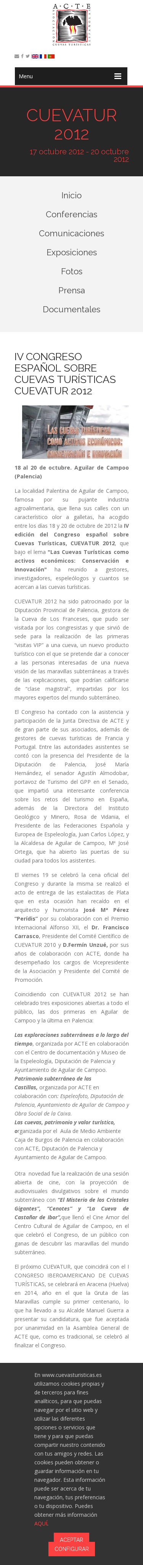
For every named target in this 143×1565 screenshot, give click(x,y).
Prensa (71, 290)
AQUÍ (40, 1523)
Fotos (71, 271)
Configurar (72, 1549)
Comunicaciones (71, 233)
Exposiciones (72, 252)
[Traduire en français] (43, 56)
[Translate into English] (35, 56)
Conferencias (71, 214)
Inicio (71, 195)
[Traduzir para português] (51, 56)
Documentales (71, 309)
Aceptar (71, 1540)
